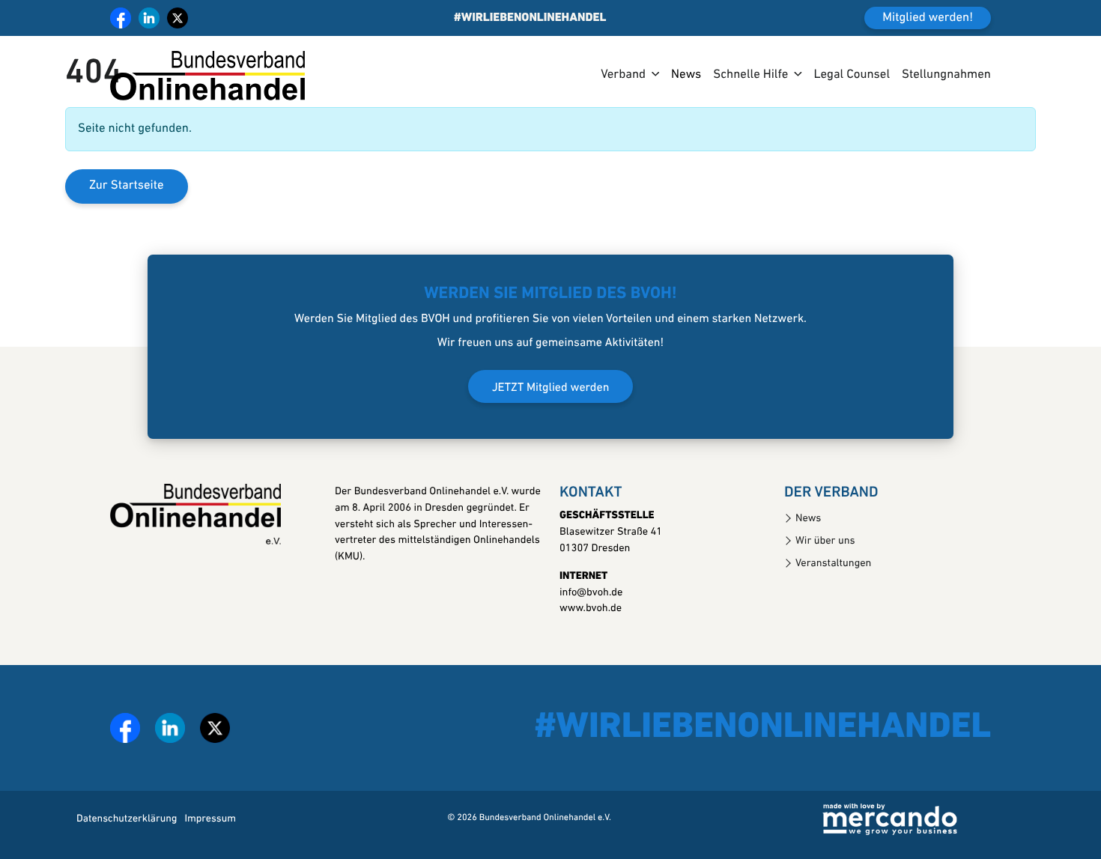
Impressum (210, 819)
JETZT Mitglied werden (551, 388)
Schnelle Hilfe (750, 75)
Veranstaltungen (833, 563)
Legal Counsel (851, 75)
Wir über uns (825, 541)
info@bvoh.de (590, 592)
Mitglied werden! (927, 18)
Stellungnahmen (946, 75)
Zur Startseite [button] (126, 186)
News (686, 75)
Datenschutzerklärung (126, 819)
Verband (623, 75)
